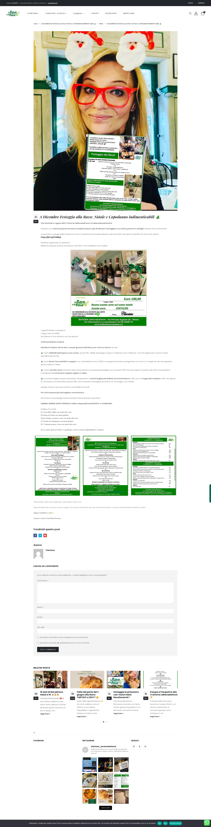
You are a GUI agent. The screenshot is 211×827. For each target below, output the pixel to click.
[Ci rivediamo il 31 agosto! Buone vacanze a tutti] (121, 764)
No (165, 823)
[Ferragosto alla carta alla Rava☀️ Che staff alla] (121, 780)
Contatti (95, 13)
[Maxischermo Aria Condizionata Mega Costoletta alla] (89, 796)
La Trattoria (32, 13)
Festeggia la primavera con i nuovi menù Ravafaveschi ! (89, 695)
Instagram (145, 746)
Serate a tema (128, 13)
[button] (190, 13)
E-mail (45, 535)
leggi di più (44, 716)
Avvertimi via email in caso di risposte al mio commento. (64, 637)
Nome (40, 607)
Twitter (139, 746)
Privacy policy (175, 823)
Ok (159, 823)
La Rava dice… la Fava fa (55, 13)
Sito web (40, 627)
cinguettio (40, 535)
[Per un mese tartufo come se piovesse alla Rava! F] (105, 796)
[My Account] (196, 13)
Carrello (201, 3)
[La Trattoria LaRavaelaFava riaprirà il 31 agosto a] (105, 764)
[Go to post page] (50, 679)
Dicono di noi (110, 13)
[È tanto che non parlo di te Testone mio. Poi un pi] (89, 780)
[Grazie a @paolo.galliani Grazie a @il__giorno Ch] (105, 780)
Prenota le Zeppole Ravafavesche (160, 693)
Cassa (190, 3)
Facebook (35, 535)
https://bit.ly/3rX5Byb (51, 237)
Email (40, 617)
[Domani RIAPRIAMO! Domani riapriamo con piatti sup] (89, 764)
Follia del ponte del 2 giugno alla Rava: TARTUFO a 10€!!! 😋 (51, 695)
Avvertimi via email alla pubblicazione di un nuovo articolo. (65, 643)
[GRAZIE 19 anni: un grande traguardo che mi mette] (121, 796)
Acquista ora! (53, 3)
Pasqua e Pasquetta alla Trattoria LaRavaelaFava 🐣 (127, 695)
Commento (43, 580)
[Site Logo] (13, 13)
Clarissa (50, 550)
